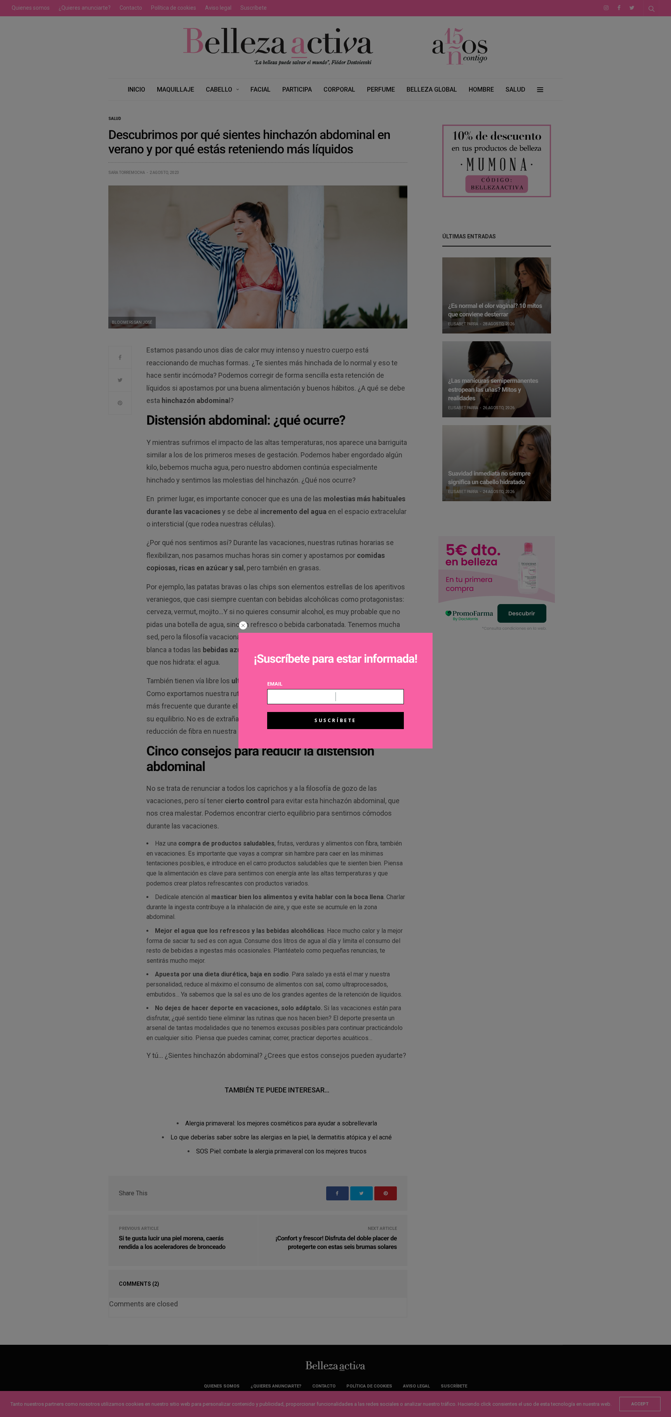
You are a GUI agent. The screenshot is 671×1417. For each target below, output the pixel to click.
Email (274, 683)
